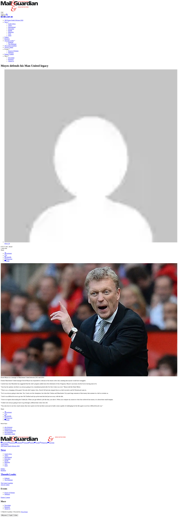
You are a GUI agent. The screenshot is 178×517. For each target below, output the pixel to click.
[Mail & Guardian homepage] (89, 6)
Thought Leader (8, 474)
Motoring (7, 462)
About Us (7, 508)
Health (6, 460)
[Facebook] (1, 17)
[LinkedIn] (4, 17)
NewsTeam (24, 512)
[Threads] (6, 17)
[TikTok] (7, 17)
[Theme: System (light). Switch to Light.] (3, 15)
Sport (6, 465)
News (3, 450)
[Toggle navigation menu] (2, 13)
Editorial (6, 478)
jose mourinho (8, 432)
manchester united (9, 434)
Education (7, 459)
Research (7, 507)
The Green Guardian (7, 483)
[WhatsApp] (10, 17)
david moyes (8, 429)
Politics (3, 469)
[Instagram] (3, 17)
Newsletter (7, 505)
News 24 (7, 243)
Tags (2, 444)
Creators (6, 444)
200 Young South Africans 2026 (10, 446)
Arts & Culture (5, 485)
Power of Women (9, 492)
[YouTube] (12, 17)
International (8, 457)
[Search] (7, 15)
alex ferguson (8, 427)
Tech (5, 464)
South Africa (8, 454)
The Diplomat (8, 480)
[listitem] (4, 443)
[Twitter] (9, 17)
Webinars (7, 494)
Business (3, 470)
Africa (6, 455)
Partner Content (5, 497)
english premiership (10, 430)
